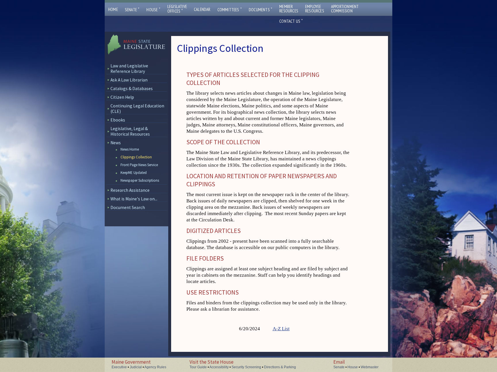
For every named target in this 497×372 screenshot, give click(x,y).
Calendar (202, 9)
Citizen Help (122, 97)
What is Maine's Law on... (133, 199)
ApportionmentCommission (345, 8)
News (115, 142)
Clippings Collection (136, 157)
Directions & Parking (280, 367)
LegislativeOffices (177, 9)
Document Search (127, 207)
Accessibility (219, 367)
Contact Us (291, 21)
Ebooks (117, 120)
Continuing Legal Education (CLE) (137, 108)
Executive (119, 367)
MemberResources (288, 8)
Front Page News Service (139, 164)
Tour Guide (198, 367)
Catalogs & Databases (131, 88)
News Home (130, 149)
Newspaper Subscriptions (140, 180)
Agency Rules (155, 367)
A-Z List (281, 328)
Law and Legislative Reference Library (129, 68)
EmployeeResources (314, 8)
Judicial (136, 367)
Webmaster (370, 367)
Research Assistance (130, 190)
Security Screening (246, 367)
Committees (229, 9)
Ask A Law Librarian (129, 80)
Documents (260, 9)
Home (113, 9)
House (153, 9)
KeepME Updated (134, 172)
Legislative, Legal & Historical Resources (130, 131)
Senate (132, 9)
